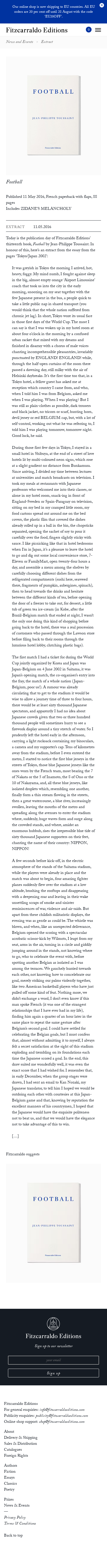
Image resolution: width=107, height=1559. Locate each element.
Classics (10, 1484)
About (9, 1432)
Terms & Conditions (20, 1524)
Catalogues (13, 1450)
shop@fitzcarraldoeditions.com (62, 1422)
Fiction (10, 1472)
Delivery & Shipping (21, 1438)
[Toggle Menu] (98, 30)
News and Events (19, 42)
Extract (47, 42)
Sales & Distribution (20, 1444)
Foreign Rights (16, 1456)
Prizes (9, 1500)
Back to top (13, 1536)
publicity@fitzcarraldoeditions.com (62, 1416)
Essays (9, 1478)
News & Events (17, 1506)
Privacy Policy (15, 1518)
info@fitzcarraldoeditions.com (62, 1410)
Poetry (9, 1490)
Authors (10, 1466)
